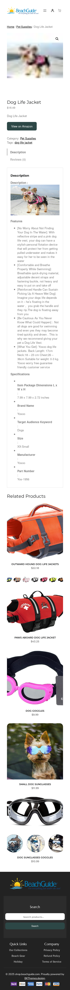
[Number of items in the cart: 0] (59, 10)
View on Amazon (21, 126)
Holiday (18, 961)
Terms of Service (51, 961)
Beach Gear (18, 955)
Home (10, 27)
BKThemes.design (34, 978)
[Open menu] (45, 10)
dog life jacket (23, 142)
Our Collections (18, 950)
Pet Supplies (24, 27)
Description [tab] (18, 152)
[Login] (52, 10)
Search (34, 925)
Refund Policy (52, 955)
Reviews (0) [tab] (18, 159)
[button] (57, 39)
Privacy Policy (52, 950)
